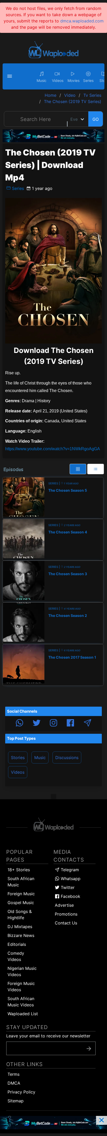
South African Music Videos (21, 1001)
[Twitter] (36, 723)
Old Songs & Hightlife (20, 914)
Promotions (66, 914)
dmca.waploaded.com (82, 20)
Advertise (64, 905)
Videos (17, 772)
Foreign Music (21, 893)
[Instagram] (53, 723)
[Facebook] (70, 723)
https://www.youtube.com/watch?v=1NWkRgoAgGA (52, 449)
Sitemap (16, 1100)
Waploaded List (23, 1013)
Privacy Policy (21, 1092)
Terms (13, 1074)
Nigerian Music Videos (22, 971)
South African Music (21, 881)
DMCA (14, 1083)
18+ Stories (19, 869)
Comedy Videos (16, 956)
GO (95, 119)
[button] (10, 76)
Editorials (17, 944)
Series (17, 188)
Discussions (66, 757)
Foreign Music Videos (21, 986)
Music (40, 757)
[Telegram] (87, 723)
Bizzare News (21, 935)
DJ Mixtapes (20, 926)
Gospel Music (21, 902)
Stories (18, 757)
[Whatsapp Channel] (19, 723)
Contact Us (66, 922)
